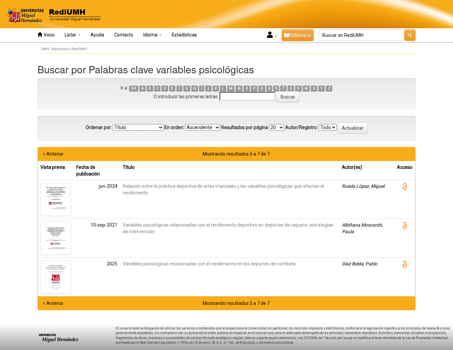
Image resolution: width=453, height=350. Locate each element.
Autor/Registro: (301, 127)
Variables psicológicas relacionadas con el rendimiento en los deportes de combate (209, 263)
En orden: (174, 127)
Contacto (123, 34)
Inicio (48, 34)
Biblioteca (300, 35)
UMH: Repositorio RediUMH (64, 49)
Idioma (151, 34)
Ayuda (97, 34)
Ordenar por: (99, 127)
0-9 (133, 88)
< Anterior (53, 154)
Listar (71, 34)
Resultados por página (244, 127)
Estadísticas (184, 34)
